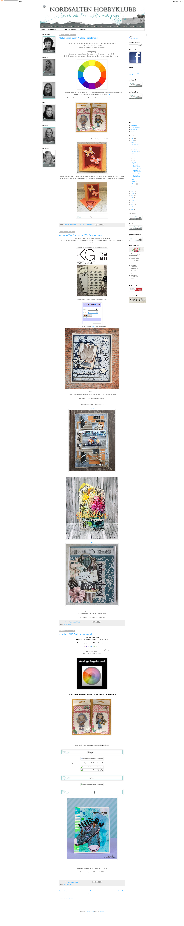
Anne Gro (91, 408)
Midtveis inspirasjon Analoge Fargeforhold (78, 38)
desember (135, 144)
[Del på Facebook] (101, 225)
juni (133, 158)
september (135, 151)
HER (109, 94)
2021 (132, 138)
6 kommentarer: (86, 621)
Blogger (102, 911)
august (134, 153)
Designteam (134, 125)
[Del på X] (99, 225)
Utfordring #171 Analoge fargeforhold (76, 634)
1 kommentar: (89, 224)
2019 (132, 143)
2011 (132, 204)
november (135, 147)
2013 (132, 200)
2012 (132, 202)
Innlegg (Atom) (69, 898)
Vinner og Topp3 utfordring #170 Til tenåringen (80, 235)
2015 (132, 195)
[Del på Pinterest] (103, 225)
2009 (132, 209)
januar (134, 186)
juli (133, 156)
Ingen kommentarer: (85, 882)
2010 (132, 207)
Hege (93, 326)
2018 (132, 189)
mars (133, 181)
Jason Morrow (90, 911)
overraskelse (134, 129)
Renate (92, 476)
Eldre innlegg (121, 891)
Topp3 (65, 624)
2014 (132, 198)
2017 (132, 191)
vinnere (69, 624)
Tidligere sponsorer (84, 29)
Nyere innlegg (63, 891)
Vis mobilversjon (92, 894)
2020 (132, 140)
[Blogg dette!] (97, 225)
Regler (60, 29)
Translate (135, 38)
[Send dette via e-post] (96, 225)
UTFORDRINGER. (135, 127)
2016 (132, 193)
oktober (134, 149)
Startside (43, 29)
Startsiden (92, 891)
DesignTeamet (51, 29)
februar (134, 184)
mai (133, 160)
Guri (92, 542)
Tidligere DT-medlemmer (70, 29)
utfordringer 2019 (68, 884)
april (133, 179)
